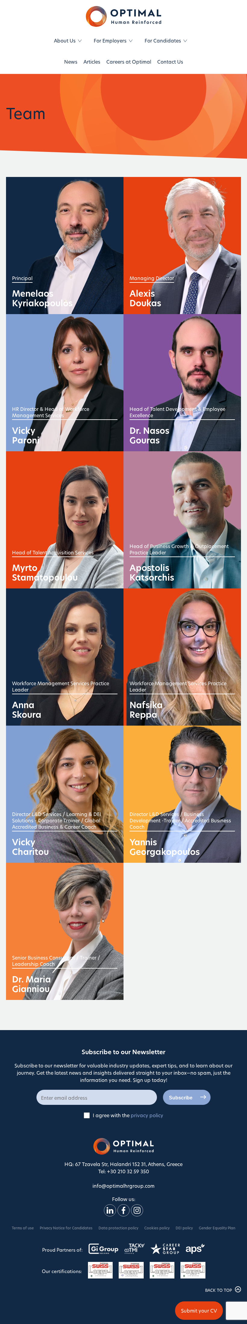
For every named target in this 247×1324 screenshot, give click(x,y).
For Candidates (163, 41)
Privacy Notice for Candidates (66, 1227)
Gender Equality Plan (217, 1227)
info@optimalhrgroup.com (123, 1186)
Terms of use (23, 1227)
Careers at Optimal (128, 62)
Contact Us (170, 62)
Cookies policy (157, 1227)
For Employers (110, 41)
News (70, 62)
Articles (91, 62)
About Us (65, 41)
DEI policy (184, 1227)
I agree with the (128, 1115)
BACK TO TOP (218, 1290)
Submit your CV (199, 1310)
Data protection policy (118, 1227)
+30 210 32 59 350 (128, 1171)
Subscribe (180, 1097)
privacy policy (147, 1115)
